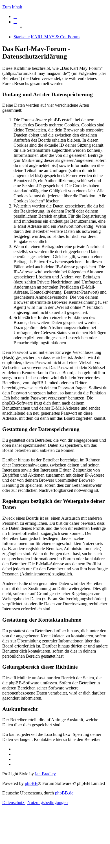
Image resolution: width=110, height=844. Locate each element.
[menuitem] (15, 16)
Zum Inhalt (12, 7)
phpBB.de (64, 793)
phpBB (31, 783)
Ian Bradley (45, 773)
